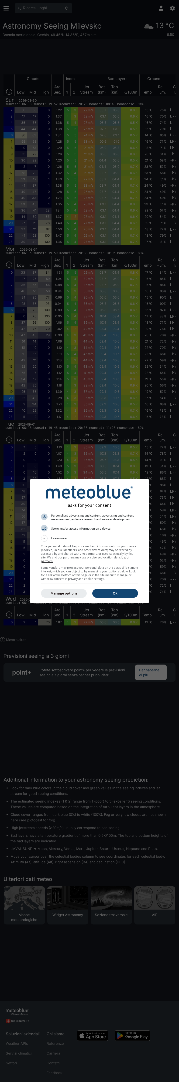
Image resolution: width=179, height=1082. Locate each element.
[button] (89, 538)
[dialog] (89, 541)
